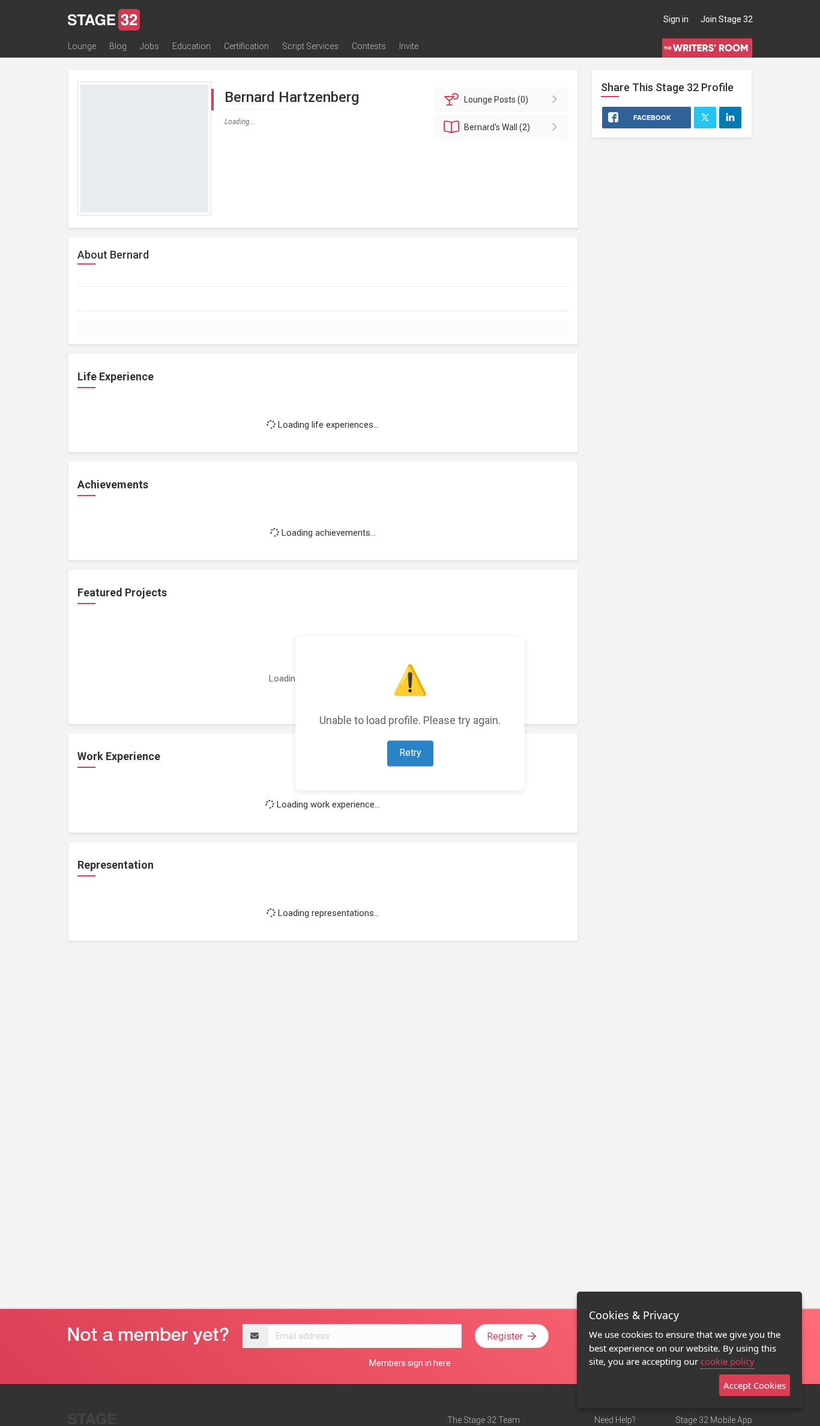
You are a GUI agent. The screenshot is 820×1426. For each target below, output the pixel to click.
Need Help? (615, 1420)
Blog (118, 46)
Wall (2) (497, 127)
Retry (410, 752)
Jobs (149, 46)
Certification (246, 46)
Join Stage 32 (727, 19)
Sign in (676, 19)
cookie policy (728, 1361)
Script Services (310, 46)
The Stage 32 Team (483, 1420)
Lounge (82, 46)
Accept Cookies (754, 1385)
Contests (369, 46)
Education (191, 46)
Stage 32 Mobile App (713, 1420)
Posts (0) (496, 99)
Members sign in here (410, 1363)
